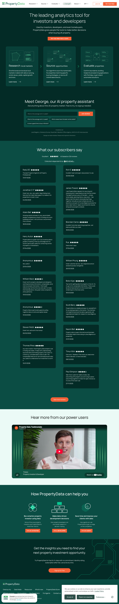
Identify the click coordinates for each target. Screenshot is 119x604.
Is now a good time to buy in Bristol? (38, 123)
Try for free (109, 4)
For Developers (35, 593)
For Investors (22, 593)
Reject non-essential (85, 597)
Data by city (7, 589)
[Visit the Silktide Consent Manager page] (112, 597)
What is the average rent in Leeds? (38, 119)
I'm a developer (59, 531)
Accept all (70, 597)
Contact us (57, 593)
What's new (39, 589)
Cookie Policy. (99, 591)
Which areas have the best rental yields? (64, 119)
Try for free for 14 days (59, 38)
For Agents (46, 593)
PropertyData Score (53, 589)
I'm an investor (33, 531)
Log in (97, 4)
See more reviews (59, 400)
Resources (28, 589)
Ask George (86, 114)
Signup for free (59, 570)
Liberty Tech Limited (8, 598)
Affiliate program (8, 593)
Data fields (17, 589)
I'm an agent (86, 531)
